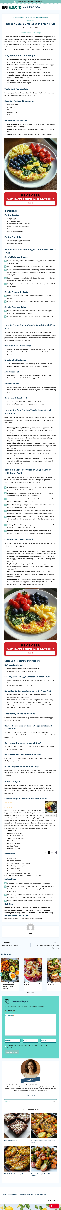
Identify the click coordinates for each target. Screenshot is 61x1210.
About (37, 1194)
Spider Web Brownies (10, 1140)
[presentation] (10, 970)
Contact (43, 1194)
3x (55, 853)
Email (25, 1041)
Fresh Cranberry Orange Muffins (32, 984)
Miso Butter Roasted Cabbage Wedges (15, 1174)
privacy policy (12, 1194)
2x (52, 853)
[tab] (27, 992)
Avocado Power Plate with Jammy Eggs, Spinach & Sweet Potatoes (9, 985)
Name (8, 1041)
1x (49, 853)
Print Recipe (37, 33)
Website (44, 1041)
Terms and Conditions (26, 1194)
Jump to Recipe (25, 33)
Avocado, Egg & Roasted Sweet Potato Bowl (48, 945)
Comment (9, 1016)
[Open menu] (57, 7)
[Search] (54, 1102)
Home (5, 1194)
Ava (26, 28)
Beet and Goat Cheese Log (11, 943)
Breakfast (30, 20)
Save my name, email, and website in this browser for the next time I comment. (28, 1046)
